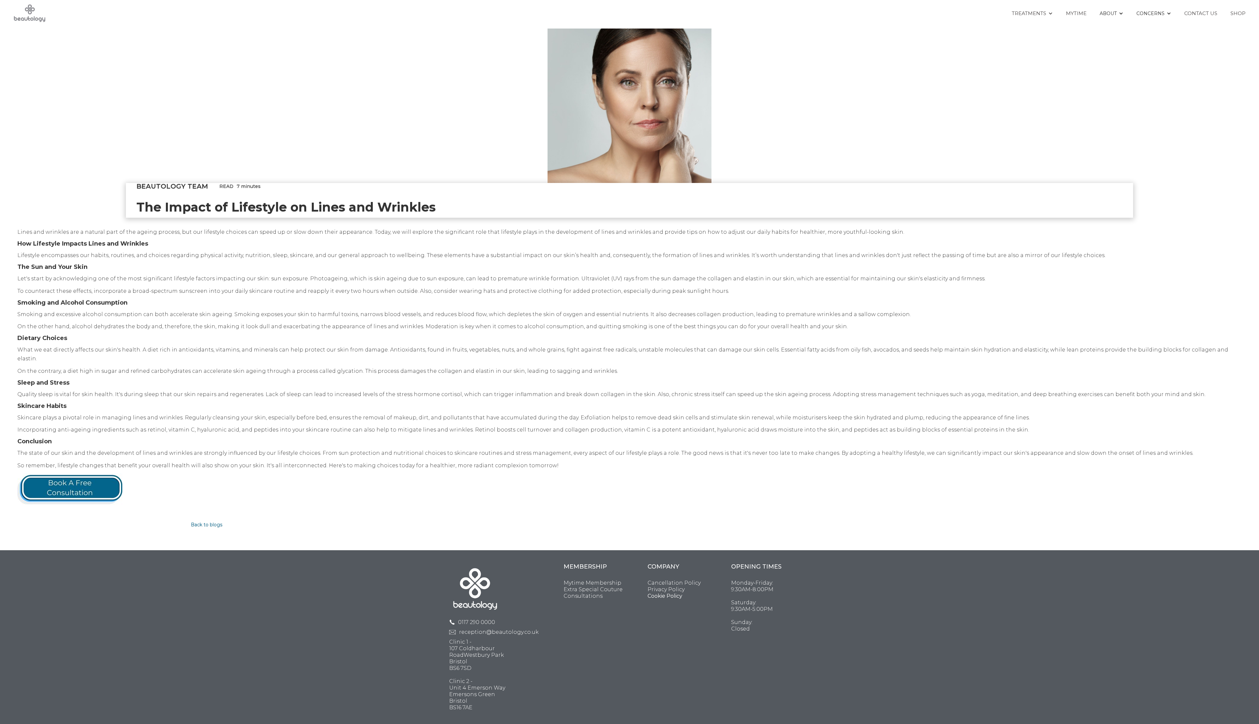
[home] (30, 12)
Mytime (1076, 13)
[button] (1032, 13)
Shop (1238, 13)
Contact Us (1200, 13)
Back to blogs (206, 525)
